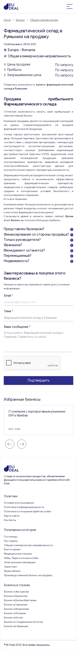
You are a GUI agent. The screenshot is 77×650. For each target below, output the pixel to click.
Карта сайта (11, 515)
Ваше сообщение (17, 327)
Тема (8, 311)
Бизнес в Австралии (16, 591)
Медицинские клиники (18, 553)
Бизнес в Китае (13, 617)
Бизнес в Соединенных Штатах (23, 622)
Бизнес (20, 20)
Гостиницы (10, 536)
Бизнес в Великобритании (20, 600)
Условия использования (19, 502)
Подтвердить (39, 380)
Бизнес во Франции (16, 626)
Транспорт (10, 566)
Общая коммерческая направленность (40, 56)
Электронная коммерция (19, 562)
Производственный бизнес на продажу (28, 575)
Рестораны (11, 541)
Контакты (10, 520)
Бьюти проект (12, 549)
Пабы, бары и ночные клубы (21, 558)
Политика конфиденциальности (24, 507)
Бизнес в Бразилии (15, 596)
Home (7, 20)
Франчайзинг (12, 571)
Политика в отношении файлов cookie (27, 511)
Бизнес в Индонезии (16, 609)
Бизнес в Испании (15, 613)
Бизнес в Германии (15, 604)
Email (8, 296)
